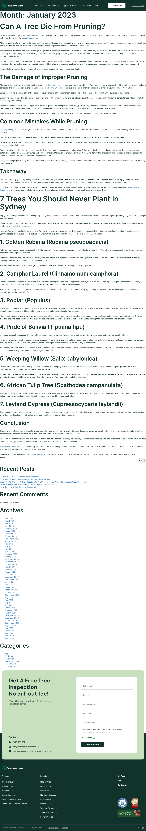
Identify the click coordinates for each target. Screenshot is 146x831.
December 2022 (12, 574)
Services (38, 5)
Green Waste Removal (11, 799)
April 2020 (9, 636)
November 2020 (12, 618)
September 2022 (12, 579)
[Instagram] (142, 827)
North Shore (45, 786)
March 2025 (10, 551)
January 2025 (11, 556)
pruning (34, 38)
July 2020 (9, 628)
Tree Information (12, 661)
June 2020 (9, 631)
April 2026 (9, 526)
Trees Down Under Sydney (11, 446)
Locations (52, 5)
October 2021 (10, 592)
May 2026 (9, 523)
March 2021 (10, 608)
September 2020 (12, 623)
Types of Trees (69, 5)
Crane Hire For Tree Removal (14, 804)
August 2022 (10, 582)
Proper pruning (6, 129)
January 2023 (11, 572)
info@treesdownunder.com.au (26, 747)
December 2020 (12, 615)
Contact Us (117, 5)
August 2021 (10, 597)
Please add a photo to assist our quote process (101, 730)
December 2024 (12, 559)
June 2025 (9, 544)
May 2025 (9, 546)
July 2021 (9, 600)
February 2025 (11, 554)
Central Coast (46, 804)
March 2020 (10, 638)
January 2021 (10, 613)
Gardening (9, 656)
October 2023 (11, 564)
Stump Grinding (8, 795)
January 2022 (11, 587)
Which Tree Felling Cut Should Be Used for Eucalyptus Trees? (26, 484)
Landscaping (10, 659)
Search (3, 457)
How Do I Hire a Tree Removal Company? (18, 487)
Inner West (44, 790)
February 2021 (11, 610)
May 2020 (9, 633)
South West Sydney (48, 812)
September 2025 (12, 539)
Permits (65, 828)
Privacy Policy (53, 828)
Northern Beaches (48, 795)
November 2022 (12, 577)
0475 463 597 (138, 5)
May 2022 (9, 585)
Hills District (45, 782)
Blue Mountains (46, 799)
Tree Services (7, 790)
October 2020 (11, 620)
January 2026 (11, 531)
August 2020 (10, 625)
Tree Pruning (7, 786)
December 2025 (12, 534)
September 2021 (12, 595)
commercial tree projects (37, 454)
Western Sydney (47, 808)
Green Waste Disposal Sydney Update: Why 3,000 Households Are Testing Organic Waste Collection (43, 482)
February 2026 (11, 528)
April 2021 (9, 605)
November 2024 (12, 562)
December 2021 (11, 590)
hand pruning (54, 85)
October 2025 (11, 536)
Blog (96, 5)
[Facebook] (138, 827)
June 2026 (9, 521)
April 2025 (9, 549)
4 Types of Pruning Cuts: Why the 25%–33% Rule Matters (25, 479)
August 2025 (10, 541)
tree (29, 38)
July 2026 (9, 518)
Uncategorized (11, 666)
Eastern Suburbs (47, 817)
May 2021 (9, 602)
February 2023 (11, 569)
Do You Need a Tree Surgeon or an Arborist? (19, 477)
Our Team (86, 5)
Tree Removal (10, 664)
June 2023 (9, 567)
